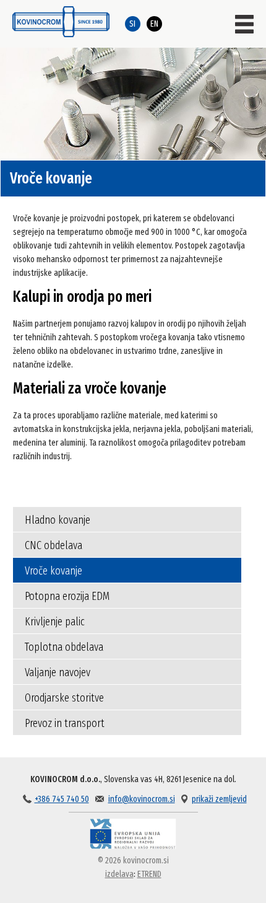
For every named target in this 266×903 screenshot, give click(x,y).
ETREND (149, 874)
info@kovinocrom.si (141, 799)
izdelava (119, 874)
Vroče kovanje (53, 571)
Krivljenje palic (55, 621)
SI (132, 24)
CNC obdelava (53, 545)
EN (154, 24)
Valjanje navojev (57, 672)
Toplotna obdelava (64, 647)
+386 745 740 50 (62, 799)
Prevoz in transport (65, 723)
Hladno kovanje (57, 520)
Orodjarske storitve (64, 698)
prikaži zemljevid (219, 799)
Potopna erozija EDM (67, 596)
